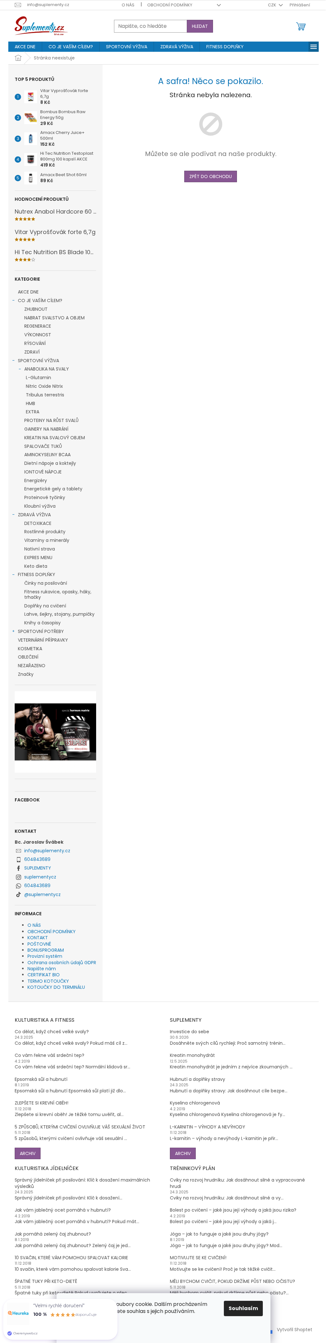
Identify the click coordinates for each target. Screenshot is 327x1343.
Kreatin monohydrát (192, 1055)
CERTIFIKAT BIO (43, 975)
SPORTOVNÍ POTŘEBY (41, 631)
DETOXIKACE (37, 523)
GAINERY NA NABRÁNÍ (46, 429)
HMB (30, 403)
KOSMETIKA (30, 648)
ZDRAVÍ (32, 352)
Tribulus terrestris (45, 395)
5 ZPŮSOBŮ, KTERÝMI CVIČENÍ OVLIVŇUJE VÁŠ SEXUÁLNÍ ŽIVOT (80, 1127)
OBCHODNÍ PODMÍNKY (169, 5)
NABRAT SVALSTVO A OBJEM (54, 318)
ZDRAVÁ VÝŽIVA (34, 514)
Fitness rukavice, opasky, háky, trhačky (57, 594)
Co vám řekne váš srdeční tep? (49, 1055)
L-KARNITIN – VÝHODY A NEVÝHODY (207, 1127)
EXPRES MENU (38, 557)
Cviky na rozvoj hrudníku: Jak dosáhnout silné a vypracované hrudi (237, 1183)
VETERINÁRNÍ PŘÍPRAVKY (43, 640)
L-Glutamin (38, 377)
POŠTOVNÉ (39, 944)
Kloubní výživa (40, 506)
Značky (26, 674)
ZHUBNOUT (36, 309)
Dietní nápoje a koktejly (50, 463)
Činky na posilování (45, 583)
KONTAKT (37, 937)
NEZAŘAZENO (31, 665)
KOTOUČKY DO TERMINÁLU (56, 987)
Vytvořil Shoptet (294, 1329)
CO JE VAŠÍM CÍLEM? (40, 300)
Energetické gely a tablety (53, 489)
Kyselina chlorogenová (195, 1103)
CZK (272, 5)
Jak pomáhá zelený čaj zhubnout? (53, 1234)
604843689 (37, 859)
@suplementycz (42, 894)
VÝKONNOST (37, 335)
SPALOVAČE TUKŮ (43, 446)
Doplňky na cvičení (45, 606)
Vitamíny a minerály (46, 540)
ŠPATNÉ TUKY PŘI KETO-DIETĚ (46, 1281)
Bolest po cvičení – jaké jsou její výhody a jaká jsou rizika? (233, 1210)
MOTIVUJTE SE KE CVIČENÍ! (198, 1258)
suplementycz (40, 877)
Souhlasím (243, 1308)
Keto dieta (35, 566)
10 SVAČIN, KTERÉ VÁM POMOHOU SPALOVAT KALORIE (71, 1258)
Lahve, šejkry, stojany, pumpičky (59, 614)
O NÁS (128, 5)
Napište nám (41, 968)
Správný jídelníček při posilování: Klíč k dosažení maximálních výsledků (82, 1183)
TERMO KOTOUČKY (48, 981)
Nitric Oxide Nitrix (44, 386)
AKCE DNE (28, 292)
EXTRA (32, 412)
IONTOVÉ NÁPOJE (43, 472)
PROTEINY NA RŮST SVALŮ (51, 420)
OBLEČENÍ (28, 657)
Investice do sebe (189, 1032)
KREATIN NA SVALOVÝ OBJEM (54, 437)
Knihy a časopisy (42, 623)
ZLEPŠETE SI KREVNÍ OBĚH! (41, 1103)
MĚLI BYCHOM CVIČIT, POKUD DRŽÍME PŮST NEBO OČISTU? (232, 1281)
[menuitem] (25, 47)
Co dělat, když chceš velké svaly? (52, 1032)
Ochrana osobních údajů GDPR (61, 962)
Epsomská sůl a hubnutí (41, 1079)
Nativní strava (39, 549)
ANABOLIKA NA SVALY (46, 369)
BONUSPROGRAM (45, 950)
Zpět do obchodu (210, 176)
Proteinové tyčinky (44, 497)
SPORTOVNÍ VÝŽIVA (38, 360)
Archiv (27, 1153)
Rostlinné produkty (44, 531)
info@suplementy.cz (47, 850)
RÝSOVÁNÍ (35, 343)
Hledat (200, 26)
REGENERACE (37, 326)
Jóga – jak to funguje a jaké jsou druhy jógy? (219, 1234)
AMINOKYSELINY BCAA (47, 454)
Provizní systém (44, 956)
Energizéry (35, 480)
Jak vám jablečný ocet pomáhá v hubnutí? (63, 1210)
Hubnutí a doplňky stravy (197, 1079)
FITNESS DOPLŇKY (36, 574)
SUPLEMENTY (37, 868)
